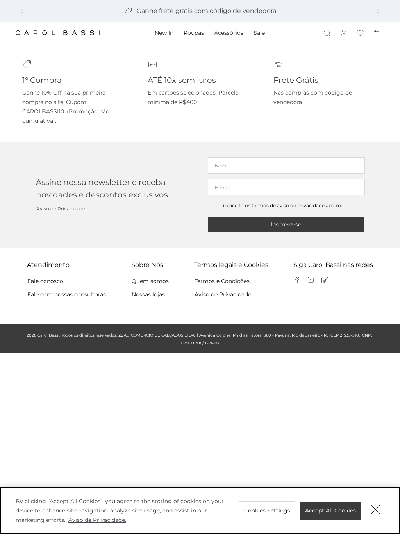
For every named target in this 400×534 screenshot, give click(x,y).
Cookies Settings (267, 510)
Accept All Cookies (330, 510)
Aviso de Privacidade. (97, 519)
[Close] (375, 510)
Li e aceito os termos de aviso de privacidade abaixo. (281, 205)
